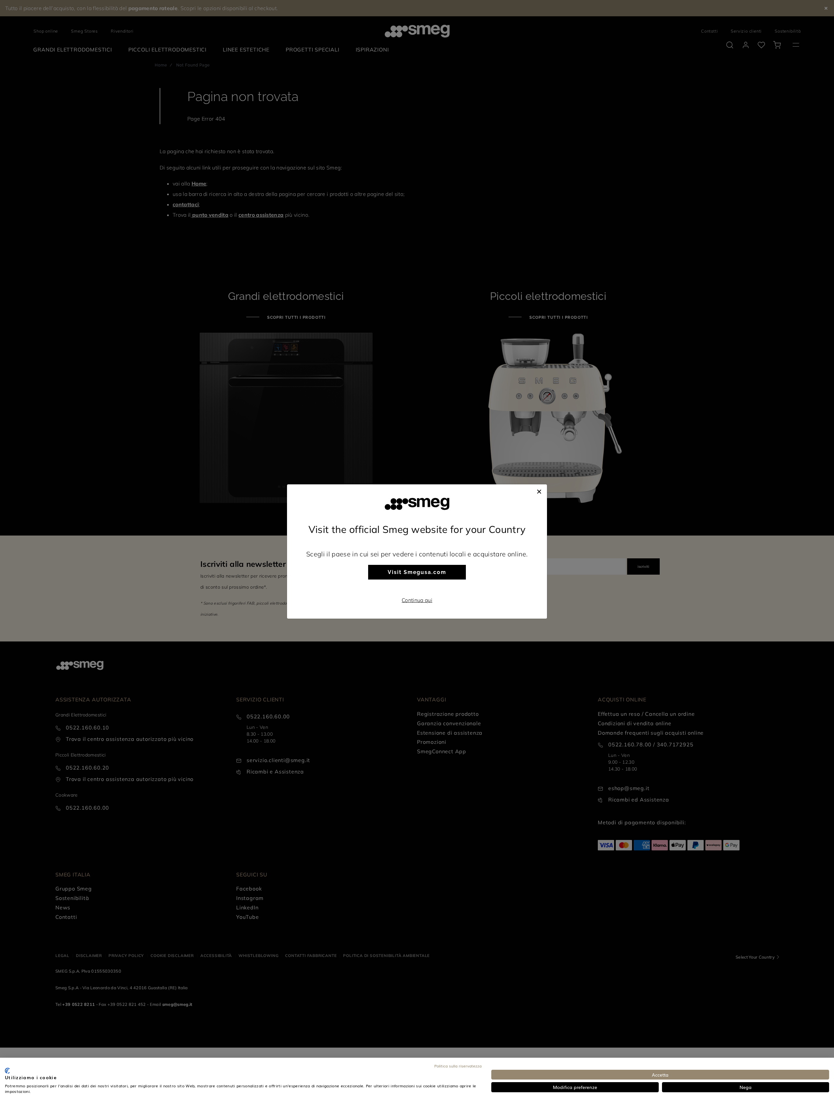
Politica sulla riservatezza (458, 1066)
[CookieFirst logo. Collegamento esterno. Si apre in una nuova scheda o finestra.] (7, 1071)
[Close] (539, 491)
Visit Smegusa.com (417, 572)
